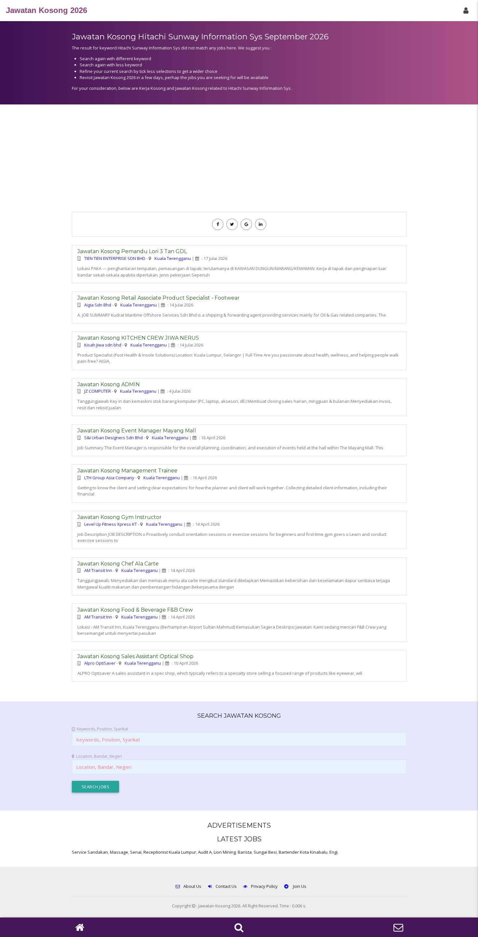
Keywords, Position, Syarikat (102, 729)
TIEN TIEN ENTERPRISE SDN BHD (114, 258)
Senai (135, 852)
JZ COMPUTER (97, 391)
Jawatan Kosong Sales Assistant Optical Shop (135, 656)
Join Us (299, 886)
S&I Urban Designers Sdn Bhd (113, 438)
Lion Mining (225, 852)
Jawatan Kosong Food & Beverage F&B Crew (135, 610)
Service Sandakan (90, 852)
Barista (245, 852)
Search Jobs (96, 787)
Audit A (205, 852)
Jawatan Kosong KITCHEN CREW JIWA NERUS (138, 338)
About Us (192, 886)
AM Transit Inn (98, 570)
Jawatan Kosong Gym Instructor (119, 517)
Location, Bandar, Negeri (99, 756)
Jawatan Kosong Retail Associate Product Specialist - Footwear (158, 298)
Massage (119, 852)
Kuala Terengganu (172, 258)
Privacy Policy (264, 886)
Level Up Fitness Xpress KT (110, 524)
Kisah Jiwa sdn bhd (102, 345)
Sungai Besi (265, 852)
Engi (333, 852)
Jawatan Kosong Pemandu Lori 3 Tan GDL (132, 251)
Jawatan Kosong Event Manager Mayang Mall (136, 431)
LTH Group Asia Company (109, 478)
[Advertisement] (239, 161)
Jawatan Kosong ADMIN (108, 384)
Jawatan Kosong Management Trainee (127, 471)
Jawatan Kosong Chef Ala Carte (118, 564)
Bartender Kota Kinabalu (303, 852)
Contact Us (226, 886)
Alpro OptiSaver (99, 663)
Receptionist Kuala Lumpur (169, 852)
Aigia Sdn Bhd (97, 305)
